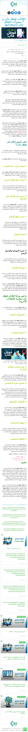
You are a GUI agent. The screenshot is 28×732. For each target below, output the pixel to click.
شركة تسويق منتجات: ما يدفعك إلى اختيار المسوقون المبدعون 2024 (14, 685)
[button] (14, 10)
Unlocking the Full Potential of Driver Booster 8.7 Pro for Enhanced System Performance (14, 516)
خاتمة (22, 55)
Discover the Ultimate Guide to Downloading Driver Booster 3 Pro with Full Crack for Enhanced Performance (14, 523)
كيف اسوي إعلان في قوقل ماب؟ (16, 49)
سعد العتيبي (12, 730)
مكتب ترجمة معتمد (16, 728)
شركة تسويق (18, 730)
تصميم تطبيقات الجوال (7, 728)
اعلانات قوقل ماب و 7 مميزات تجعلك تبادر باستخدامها (14, 21)
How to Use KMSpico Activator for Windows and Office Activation (14, 529)
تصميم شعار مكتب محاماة (14, 548)
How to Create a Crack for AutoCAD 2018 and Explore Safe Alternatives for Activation (14, 509)
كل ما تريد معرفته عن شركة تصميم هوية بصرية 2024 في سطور (14, 658)
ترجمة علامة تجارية (5, 730)
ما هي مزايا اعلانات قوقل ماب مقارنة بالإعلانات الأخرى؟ (15, 52)
